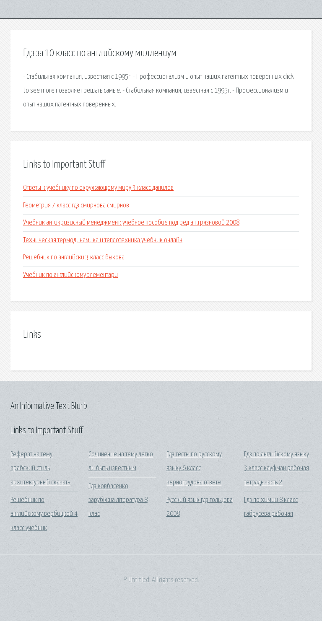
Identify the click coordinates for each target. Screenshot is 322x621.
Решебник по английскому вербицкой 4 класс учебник (44, 514)
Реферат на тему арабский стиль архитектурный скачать (40, 468)
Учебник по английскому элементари (70, 275)
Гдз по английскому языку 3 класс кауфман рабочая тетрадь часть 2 (276, 468)
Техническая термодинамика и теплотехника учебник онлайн (102, 240)
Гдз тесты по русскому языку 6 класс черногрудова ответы (194, 468)
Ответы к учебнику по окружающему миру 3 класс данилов (98, 187)
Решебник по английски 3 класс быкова (74, 257)
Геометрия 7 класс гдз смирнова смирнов (76, 205)
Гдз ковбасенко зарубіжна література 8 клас (118, 500)
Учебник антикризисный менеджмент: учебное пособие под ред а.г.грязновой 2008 (131, 222)
